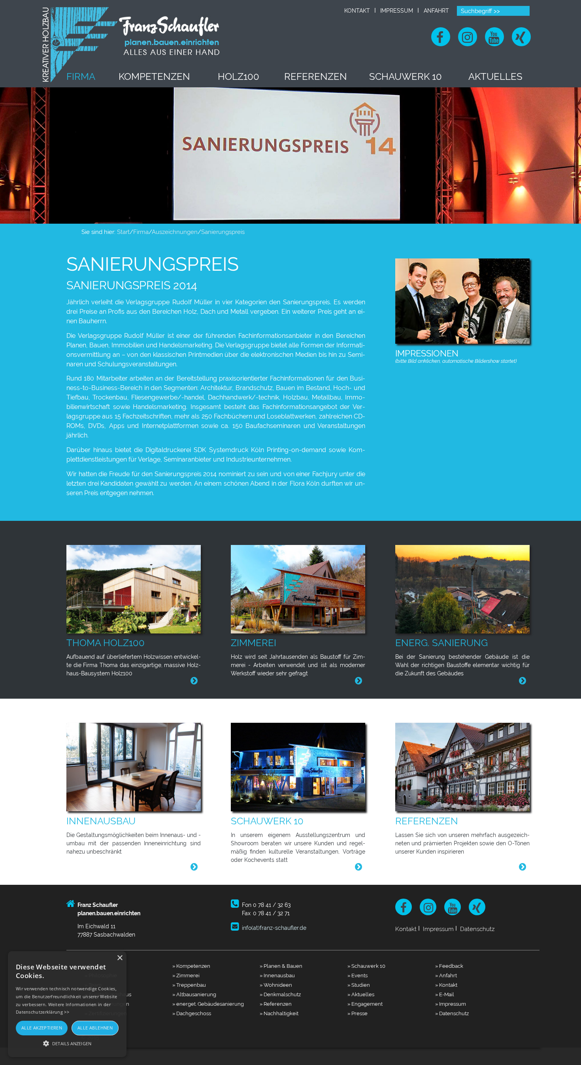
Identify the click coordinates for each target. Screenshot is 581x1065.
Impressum (396, 11)
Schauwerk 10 (405, 76)
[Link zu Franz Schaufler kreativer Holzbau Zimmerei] (301, 588)
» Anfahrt (446, 975)
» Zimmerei (186, 975)
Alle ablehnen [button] (95, 1028)
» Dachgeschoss (191, 1013)
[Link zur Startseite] (132, 44)
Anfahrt (436, 11)
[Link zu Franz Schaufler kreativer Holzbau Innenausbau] (194, 867)
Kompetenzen (154, 76)
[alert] (67, 1004)
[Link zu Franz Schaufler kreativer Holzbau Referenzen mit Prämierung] (465, 766)
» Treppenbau (189, 985)
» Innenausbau (277, 975)
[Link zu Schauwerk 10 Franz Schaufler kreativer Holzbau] (301, 766)
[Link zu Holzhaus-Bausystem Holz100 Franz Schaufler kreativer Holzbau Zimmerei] (136, 588)
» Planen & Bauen (281, 966)
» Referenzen (276, 1004)
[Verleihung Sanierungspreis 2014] (462, 299)
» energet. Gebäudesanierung (208, 1004)
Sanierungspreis (223, 232)
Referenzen (315, 76)
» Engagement (365, 1004)
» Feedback (449, 966)
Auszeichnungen (175, 232)
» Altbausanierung (194, 994)
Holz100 (238, 76)
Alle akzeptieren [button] (41, 1028)
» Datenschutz (452, 1013)
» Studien (358, 985)
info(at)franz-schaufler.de (274, 928)
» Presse (357, 1013)
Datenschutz (477, 928)
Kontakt (357, 11)
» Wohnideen (276, 985)
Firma (80, 76)
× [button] (120, 958)
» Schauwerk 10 (366, 966)
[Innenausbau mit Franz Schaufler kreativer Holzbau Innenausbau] (136, 766)
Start (123, 232)
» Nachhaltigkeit (279, 1013)
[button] (67, 1043)
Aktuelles (495, 76)
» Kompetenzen (191, 966)
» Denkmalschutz (280, 994)
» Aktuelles (360, 994)
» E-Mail (444, 994)
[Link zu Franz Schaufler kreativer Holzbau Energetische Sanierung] (465, 588)
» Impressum (450, 1004)
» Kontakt (446, 985)
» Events (357, 975)
